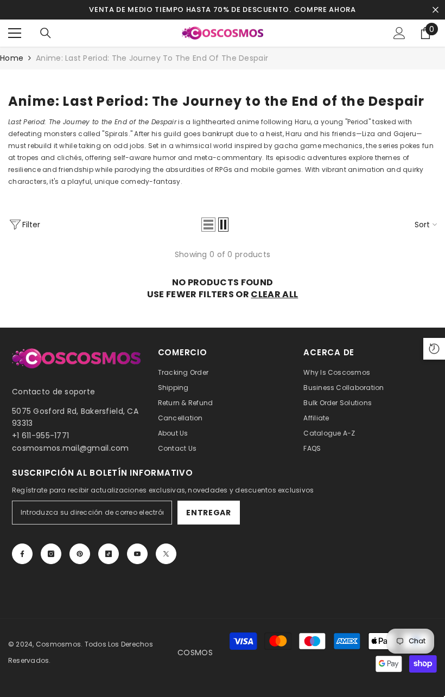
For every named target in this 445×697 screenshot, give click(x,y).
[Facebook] (22, 553)
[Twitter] (166, 553)
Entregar (208, 512)
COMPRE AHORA (325, 9)
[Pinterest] (79, 553)
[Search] (45, 33)
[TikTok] (108, 553)
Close (435, 10)
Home (11, 58)
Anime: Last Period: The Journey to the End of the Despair (152, 58)
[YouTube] (137, 553)
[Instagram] (51, 553)
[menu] (14, 33)
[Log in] (399, 33)
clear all (274, 294)
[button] (208, 225)
